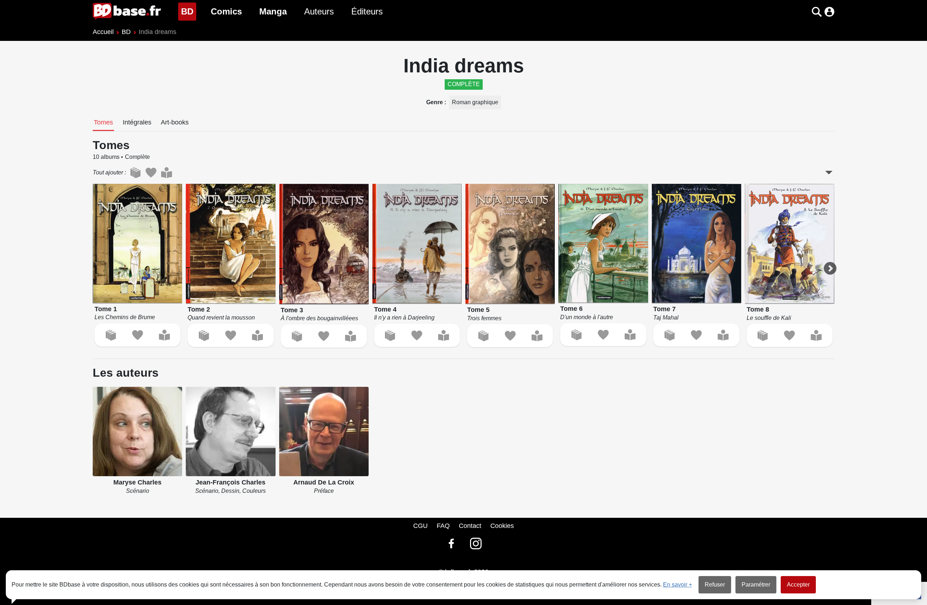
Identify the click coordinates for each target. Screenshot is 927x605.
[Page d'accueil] (127, 11)
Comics (226, 11)
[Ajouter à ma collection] (110, 335)
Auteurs (319, 11)
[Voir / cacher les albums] (828, 172)
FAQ (443, 525)
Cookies (502, 525)
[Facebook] (451, 543)
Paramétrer (756, 584)
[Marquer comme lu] (164, 335)
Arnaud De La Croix (323, 482)
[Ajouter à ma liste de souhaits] (137, 335)
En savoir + (677, 584)
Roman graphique (475, 102)
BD (188, 11)
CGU (420, 525)
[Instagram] (476, 543)
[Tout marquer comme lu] (166, 172)
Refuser (715, 584)
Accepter (798, 584)
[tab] (103, 123)
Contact (470, 525)
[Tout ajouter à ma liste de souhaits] (150, 172)
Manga (273, 11)
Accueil (103, 31)
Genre (435, 102)
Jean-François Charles (230, 482)
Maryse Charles (137, 482)
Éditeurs (367, 11)
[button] (804, 12)
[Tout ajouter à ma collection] (135, 172)
